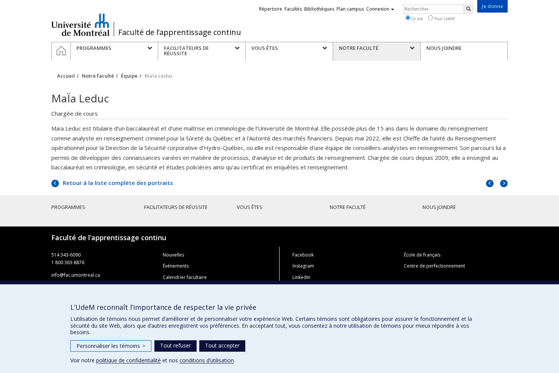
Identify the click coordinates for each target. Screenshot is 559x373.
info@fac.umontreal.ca (75, 275)
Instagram (303, 266)
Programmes (68, 207)
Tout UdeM (444, 18)
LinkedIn (301, 277)
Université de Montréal (80, 24)
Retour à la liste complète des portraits (117, 182)
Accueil (66, 75)
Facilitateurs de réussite (176, 207)
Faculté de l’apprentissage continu (179, 32)
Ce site (416, 18)
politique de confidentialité (128, 360)
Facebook (303, 255)
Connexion (377, 9)
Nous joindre (439, 207)
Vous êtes (249, 207)
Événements (176, 266)
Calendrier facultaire (185, 277)
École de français (422, 255)
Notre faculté (98, 75)
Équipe (129, 75)
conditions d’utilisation (206, 360)
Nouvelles (173, 255)
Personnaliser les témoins (110, 345)
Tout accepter (222, 345)
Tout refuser (175, 345)
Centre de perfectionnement (434, 266)
